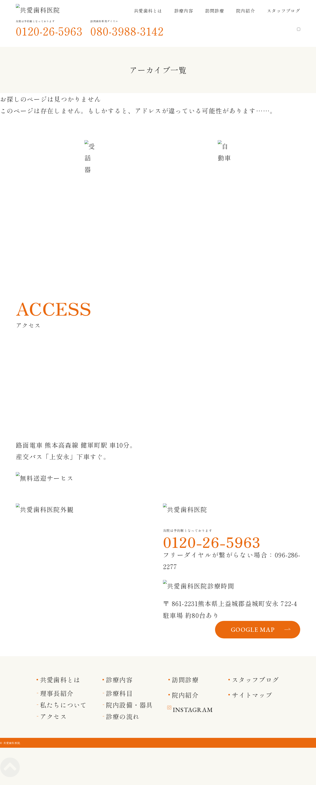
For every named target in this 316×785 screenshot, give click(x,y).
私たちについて (63, 704)
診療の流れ (122, 716)
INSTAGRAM (193, 710)
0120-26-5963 (49, 31)
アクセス (53, 716)
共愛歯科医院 (11, 743)
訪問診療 (214, 10)
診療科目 (119, 693)
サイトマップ (252, 694)
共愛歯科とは (148, 10)
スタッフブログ (283, 10)
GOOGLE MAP (253, 629)
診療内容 (183, 10)
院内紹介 (245, 10)
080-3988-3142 (127, 31)
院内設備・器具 (129, 704)
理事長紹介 (57, 693)
